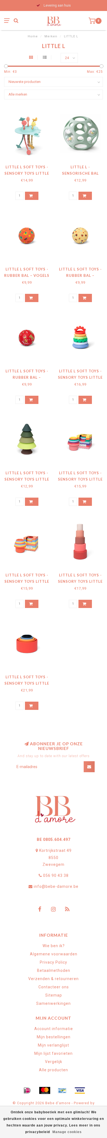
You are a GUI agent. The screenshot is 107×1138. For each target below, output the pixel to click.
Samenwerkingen (53, 1003)
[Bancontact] (62, 1090)
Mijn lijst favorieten (53, 1053)
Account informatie (53, 1029)
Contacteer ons (53, 987)
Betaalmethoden (53, 970)
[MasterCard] (45, 1090)
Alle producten (53, 1070)
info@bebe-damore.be (56, 886)
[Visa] (80, 1090)
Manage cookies (67, 1132)
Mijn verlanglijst (53, 1045)
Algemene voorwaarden (53, 954)
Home (33, 36)
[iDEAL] (27, 1090)
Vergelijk (53, 1061)
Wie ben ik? (54, 946)
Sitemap (53, 995)
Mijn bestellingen (54, 1037)
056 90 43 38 (56, 875)
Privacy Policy (53, 962)
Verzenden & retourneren (53, 979)
